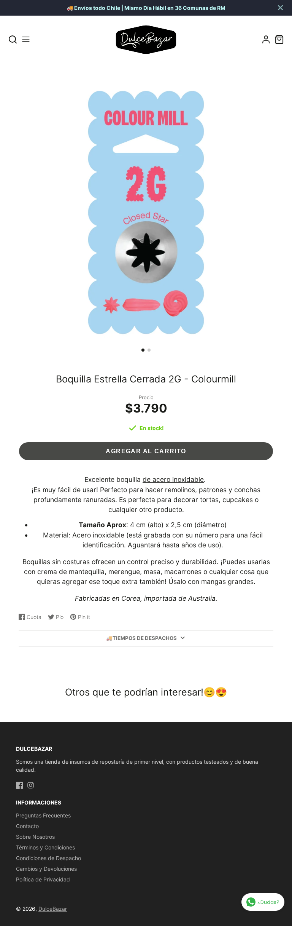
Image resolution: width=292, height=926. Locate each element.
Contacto (27, 826)
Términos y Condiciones (45, 847)
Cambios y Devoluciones (46, 868)
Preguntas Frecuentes (43, 815)
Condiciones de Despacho (48, 858)
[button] (142, 350)
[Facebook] (19, 785)
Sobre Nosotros (35, 836)
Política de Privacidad (43, 879)
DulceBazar (52, 908)
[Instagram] (30, 785)
